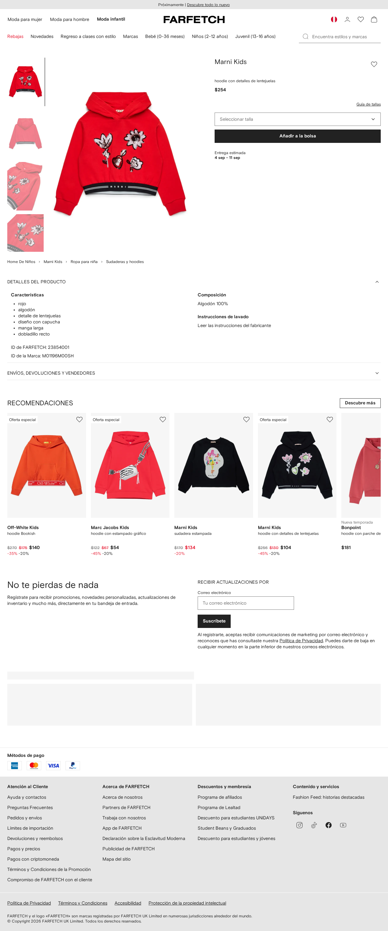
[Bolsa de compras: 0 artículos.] (374, 19)
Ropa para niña (84, 262)
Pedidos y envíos (24, 817)
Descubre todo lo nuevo (208, 5)
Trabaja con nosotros (124, 817)
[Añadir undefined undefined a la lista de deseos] (79, 419)
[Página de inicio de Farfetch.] (194, 19)
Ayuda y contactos (26, 797)
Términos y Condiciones (82, 903)
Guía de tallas (368, 104)
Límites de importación (30, 828)
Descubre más (360, 403)
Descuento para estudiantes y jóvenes (236, 838)
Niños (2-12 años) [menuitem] (210, 36)
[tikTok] (314, 825)
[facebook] (328, 825)
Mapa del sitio (116, 859)
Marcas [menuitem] (130, 36)
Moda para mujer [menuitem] (25, 19)
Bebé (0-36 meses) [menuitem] (165, 36)
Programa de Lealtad (219, 807)
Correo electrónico (214, 593)
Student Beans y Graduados (227, 828)
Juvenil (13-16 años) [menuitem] (255, 36)
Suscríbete (214, 621)
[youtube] (343, 825)
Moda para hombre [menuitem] (69, 19)
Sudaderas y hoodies (125, 262)
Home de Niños (21, 262)
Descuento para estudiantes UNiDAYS (236, 817)
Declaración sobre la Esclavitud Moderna (143, 838)
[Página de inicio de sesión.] (347, 19)
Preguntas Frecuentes (30, 807)
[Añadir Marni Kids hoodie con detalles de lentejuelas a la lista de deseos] (374, 64)
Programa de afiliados (220, 797)
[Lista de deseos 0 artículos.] (360, 19)
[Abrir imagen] (25, 82)
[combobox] (298, 119)
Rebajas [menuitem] (15, 36)
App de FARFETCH (122, 828)
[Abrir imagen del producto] (120, 155)
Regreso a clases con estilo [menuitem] (88, 36)
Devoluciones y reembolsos (35, 838)
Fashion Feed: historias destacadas (328, 797)
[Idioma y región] (334, 19)
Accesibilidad (128, 903)
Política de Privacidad (301, 640)
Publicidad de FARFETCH (128, 848)
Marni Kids (53, 262)
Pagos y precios (23, 848)
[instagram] (299, 825)
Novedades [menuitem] (42, 36)
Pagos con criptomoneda (33, 859)
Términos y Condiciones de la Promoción (49, 869)
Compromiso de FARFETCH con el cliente (49, 879)
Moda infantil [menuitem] (111, 19)
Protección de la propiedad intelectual (187, 903)
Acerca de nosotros (122, 797)
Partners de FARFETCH (126, 807)
